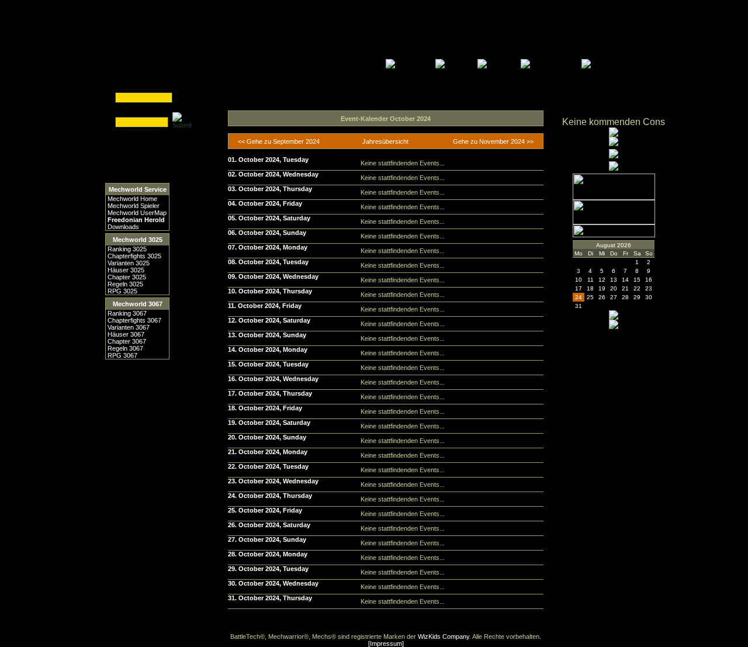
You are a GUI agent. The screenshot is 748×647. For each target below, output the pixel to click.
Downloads (123, 226)
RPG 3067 (122, 355)
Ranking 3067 (127, 313)
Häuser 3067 (126, 334)
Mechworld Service (138, 189)
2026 (624, 245)
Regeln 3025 (125, 284)
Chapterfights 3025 (134, 256)
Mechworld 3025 (137, 239)
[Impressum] (386, 643)
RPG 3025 (122, 291)
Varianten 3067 (129, 327)
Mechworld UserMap (137, 212)
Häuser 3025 (126, 270)
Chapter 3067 (127, 341)
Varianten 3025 (129, 263)
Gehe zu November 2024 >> (493, 141)
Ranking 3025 (127, 248)
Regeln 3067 (125, 348)
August (605, 245)
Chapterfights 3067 (134, 320)
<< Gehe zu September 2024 (279, 141)
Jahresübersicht (385, 141)
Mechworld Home (132, 198)
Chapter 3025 (127, 277)
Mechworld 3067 (137, 303)
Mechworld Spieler (134, 205)
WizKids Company (443, 636)
